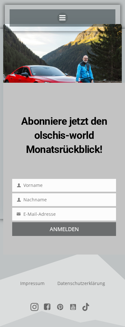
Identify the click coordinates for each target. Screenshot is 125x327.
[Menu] (62, 18)
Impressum (32, 283)
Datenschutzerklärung (81, 283)
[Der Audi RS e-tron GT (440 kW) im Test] (62, 71)
